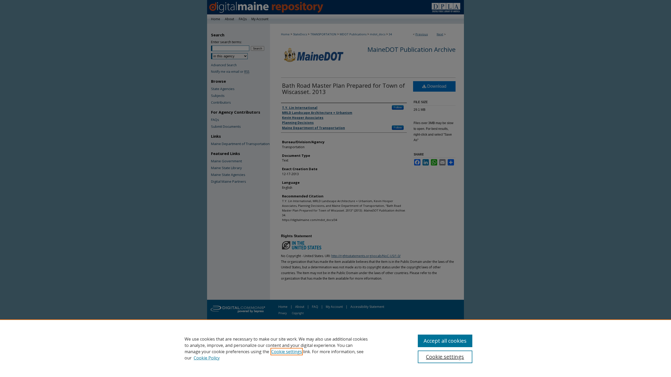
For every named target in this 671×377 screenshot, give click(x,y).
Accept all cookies (445, 340)
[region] (335, 348)
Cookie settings (286, 351)
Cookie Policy (207, 358)
